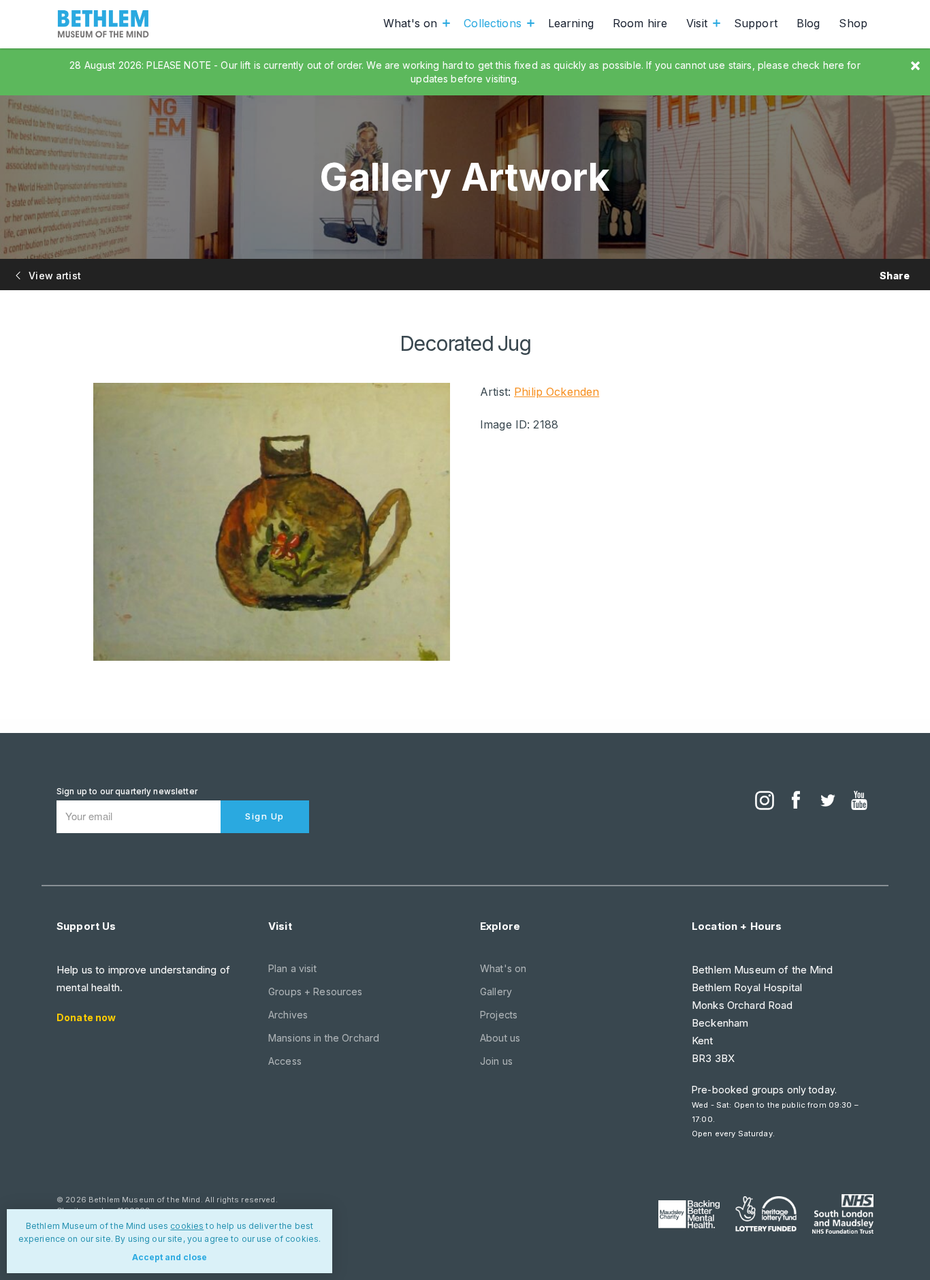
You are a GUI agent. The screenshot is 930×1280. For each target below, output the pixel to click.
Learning (571, 23)
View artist (53, 275)
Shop (853, 23)
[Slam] (842, 1214)
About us (500, 1038)
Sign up (265, 816)
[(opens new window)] (764, 801)
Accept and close (169, 1257)
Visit (696, 23)
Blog (808, 23)
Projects (498, 1014)
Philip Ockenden (556, 392)
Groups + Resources (315, 991)
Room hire (640, 23)
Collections (493, 23)
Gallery (496, 991)
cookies (187, 1226)
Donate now (86, 1017)
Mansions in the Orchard (323, 1038)
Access (285, 1061)
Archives (288, 1014)
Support (755, 23)
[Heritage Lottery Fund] (766, 1214)
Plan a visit (292, 968)
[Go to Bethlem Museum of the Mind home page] (103, 23)
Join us (496, 1061)
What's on (410, 23)
